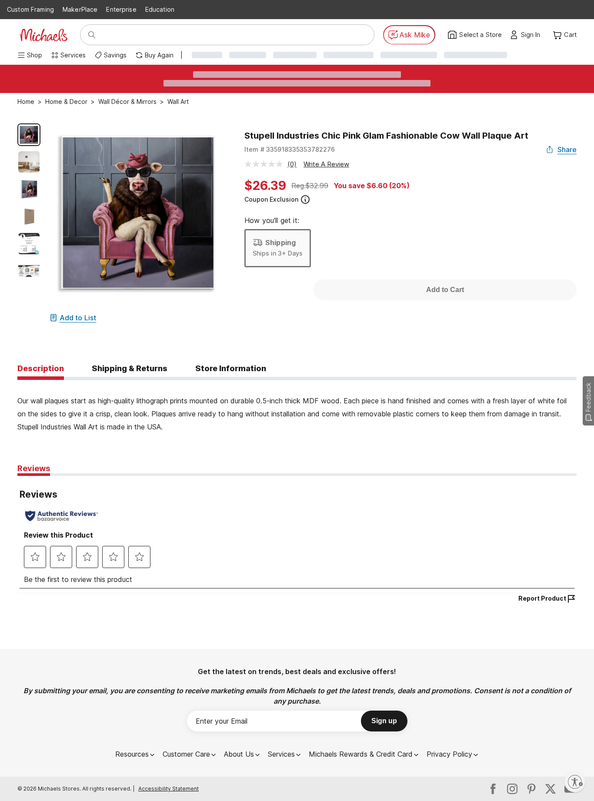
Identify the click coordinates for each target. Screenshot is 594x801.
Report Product (542, 598)
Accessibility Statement (168, 788)
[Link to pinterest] (531, 789)
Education (159, 9)
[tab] (40, 369)
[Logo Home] (43, 35)
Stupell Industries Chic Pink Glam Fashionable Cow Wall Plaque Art (386, 135)
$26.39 (265, 186)
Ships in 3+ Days (278, 253)
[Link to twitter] (550, 789)
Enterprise (121, 9)
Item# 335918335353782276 (289, 149)
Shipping (280, 242)
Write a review (326, 164)
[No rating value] (265, 164)
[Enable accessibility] (574, 781)
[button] (533, 34)
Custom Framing (30, 9)
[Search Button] (91, 34)
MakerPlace (80, 9)
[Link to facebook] (493, 789)
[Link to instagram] (512, 789)
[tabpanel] (297, 406)
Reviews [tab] (33, 468)
